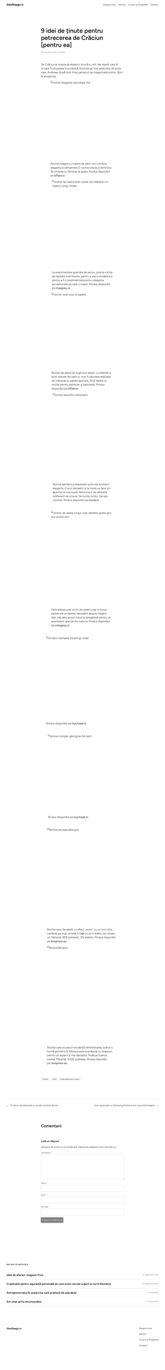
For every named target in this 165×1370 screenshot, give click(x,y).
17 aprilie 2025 (153, 1293)
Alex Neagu (52, 52)
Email (44, 1195)
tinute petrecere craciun (70, 1079)
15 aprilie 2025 (153, 1301)
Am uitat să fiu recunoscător (24, 1301)
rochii (54, 1079)
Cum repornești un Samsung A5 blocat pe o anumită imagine (124, 1105)
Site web (44, 1207)
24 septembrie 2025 (150, 1275)
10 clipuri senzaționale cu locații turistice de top (34, 1105)
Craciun (45, 1079)
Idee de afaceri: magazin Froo (24, 1275)
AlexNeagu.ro (14, 4)
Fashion (62, 52)
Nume (44, 1183)
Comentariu (46, 1153)
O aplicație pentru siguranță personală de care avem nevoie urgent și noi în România (58, 1283)
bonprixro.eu (59, 941)
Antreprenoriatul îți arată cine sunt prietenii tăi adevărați (41, 1292)
